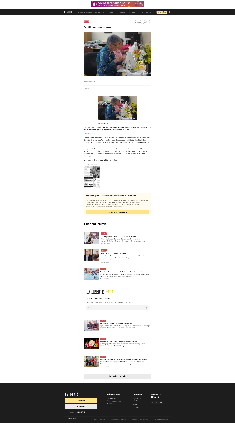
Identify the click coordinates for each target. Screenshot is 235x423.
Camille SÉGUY (89, 134)
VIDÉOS (122, 12)
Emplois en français (137, 404)
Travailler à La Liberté (137, 399)
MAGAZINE (98, 12)
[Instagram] (157, 404)
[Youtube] (161, 404)
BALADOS (132, 12)
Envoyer (145, 307)
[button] (136, 22)
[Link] (149, 22)
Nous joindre (111, 398)
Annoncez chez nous (114, 401)
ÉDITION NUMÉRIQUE (85, 12)
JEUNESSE (111, 12)
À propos (110, 404)
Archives (136, 407)
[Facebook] (153, 404)
